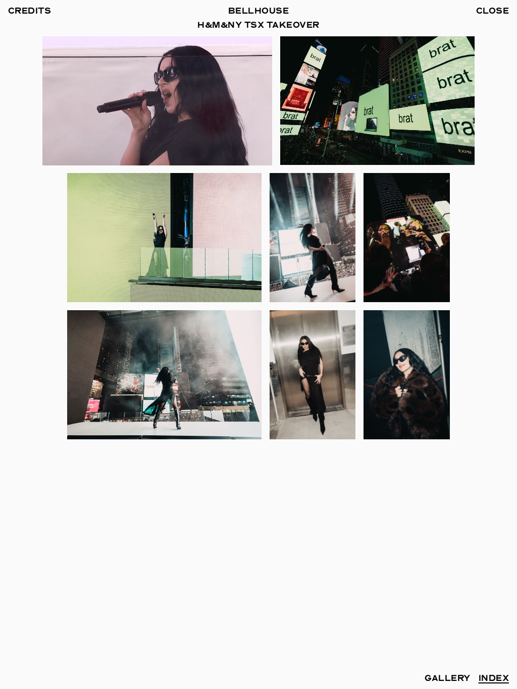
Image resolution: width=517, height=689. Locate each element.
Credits (29, 12)
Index (494, 679)
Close (492, 12)
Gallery (447, 679)
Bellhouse (258, 12)
